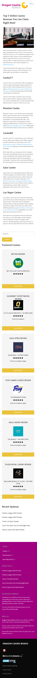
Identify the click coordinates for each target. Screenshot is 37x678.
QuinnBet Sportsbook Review (18, 297)
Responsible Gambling (10, 666)
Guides (5, 551)
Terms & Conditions (18, 319)
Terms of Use (7, 669)
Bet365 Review (18, 254)
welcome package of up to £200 (16, 126)
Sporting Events (8, 559)
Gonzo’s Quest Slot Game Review (13, 530)
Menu (31, 4)
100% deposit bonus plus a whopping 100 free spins (17, 180)
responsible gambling (8, 609)
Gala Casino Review (18, 422)
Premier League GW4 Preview (12, 517)
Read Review (18, 286)
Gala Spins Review (18, 338)
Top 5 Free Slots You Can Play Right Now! (16, 525)
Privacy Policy (7, 673)
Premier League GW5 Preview (12, 513)
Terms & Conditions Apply (18, 361)
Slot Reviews (7, 555)
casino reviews (11, 626)
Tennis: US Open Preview (10, 521)
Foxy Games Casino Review (18, 380)
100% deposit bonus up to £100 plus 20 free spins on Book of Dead (17, 144)
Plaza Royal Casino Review (18, 464)
